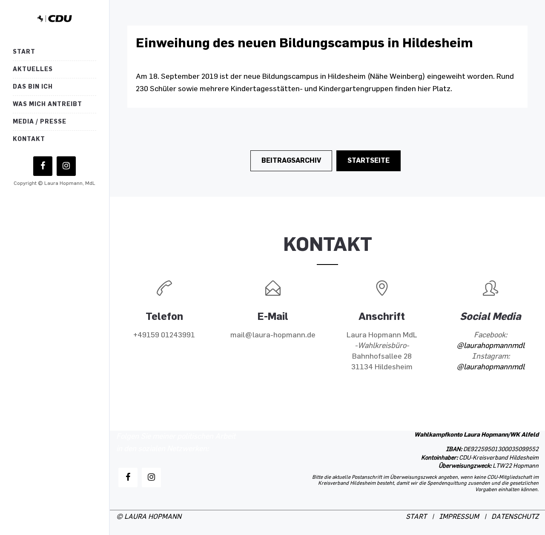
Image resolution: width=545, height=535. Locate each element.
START (416, 517)
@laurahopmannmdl (490, 345)
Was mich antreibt (47, 104)
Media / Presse (39, 121)
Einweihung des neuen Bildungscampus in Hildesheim (304, 43)
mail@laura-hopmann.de (273, 335)
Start (24, 51)
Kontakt (29, 139)
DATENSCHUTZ (515, 517)
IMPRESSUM (459, 517)
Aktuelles (33, 69)
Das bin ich (33, 86)
